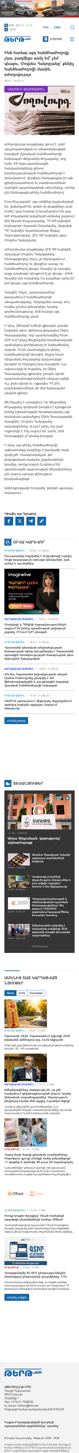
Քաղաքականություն (19, 619)
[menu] (72, 39)
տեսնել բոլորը (16, 720)
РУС (46, 27)
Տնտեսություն (14, 1210)
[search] (72, 27)
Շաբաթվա (36, 993)
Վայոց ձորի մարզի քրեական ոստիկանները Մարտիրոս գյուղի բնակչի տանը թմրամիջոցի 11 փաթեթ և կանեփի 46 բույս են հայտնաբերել (38, 1158)
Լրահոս (56, 39)
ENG (57, 27)
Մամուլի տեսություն (26, 89)
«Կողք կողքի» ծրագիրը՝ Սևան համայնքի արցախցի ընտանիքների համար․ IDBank (34, 1217)
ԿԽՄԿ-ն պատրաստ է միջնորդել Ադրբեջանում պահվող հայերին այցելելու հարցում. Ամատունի (38, 704)
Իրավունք (11, 1149)
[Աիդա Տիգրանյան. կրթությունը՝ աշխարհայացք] (39, 811)
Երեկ (22, 993)
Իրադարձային (14, 550)
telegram (30, 521)
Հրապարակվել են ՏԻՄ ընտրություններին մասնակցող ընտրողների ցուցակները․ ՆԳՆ (35, 1274)
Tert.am (17, 39)
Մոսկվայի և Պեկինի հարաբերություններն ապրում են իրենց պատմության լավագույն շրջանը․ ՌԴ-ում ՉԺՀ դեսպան (35, 628)
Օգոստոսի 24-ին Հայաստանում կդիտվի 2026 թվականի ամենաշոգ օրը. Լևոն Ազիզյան (37, 1037)
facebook (8, 521)
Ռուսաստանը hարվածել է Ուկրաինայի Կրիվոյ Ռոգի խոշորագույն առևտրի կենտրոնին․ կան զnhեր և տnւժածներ (38, 559)
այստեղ (52, 1426)
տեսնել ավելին (17, 1297)
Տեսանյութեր (28, 783)
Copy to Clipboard (41, 521)
